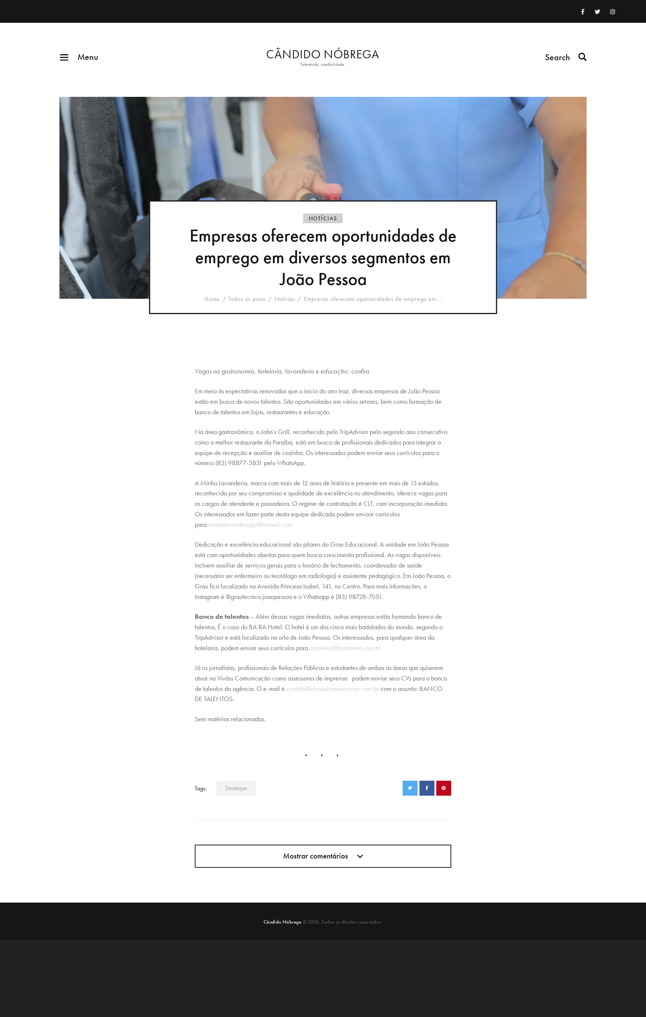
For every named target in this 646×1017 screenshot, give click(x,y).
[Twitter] (597, 11)
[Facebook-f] (582, 11)
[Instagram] (612, 11)
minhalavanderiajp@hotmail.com (250, 524)
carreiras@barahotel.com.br (345, 647)
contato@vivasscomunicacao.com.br (332, 688)
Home (212, 299)
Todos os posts (247, 299)
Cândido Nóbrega (283, 922)
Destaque (236, 788)
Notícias (323, 218)
